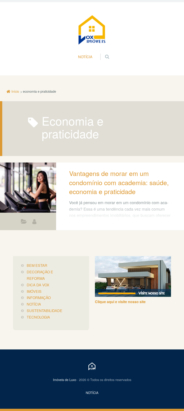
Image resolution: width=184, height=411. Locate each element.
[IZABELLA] (34, 221)
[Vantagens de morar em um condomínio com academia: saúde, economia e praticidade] (28, 188)
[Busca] (103, 52)
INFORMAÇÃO (39, 297)
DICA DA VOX (24, 222)
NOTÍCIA (85, 56)
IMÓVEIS (34, 291)
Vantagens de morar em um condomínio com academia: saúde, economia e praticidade (119, 182)
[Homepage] (92, 30)
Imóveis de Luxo (64, 379)
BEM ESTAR (37, 265)
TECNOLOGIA (38, 317)
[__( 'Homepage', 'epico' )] (92, 366)
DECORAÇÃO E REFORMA (40, 275)
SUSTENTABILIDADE (44, 310)
